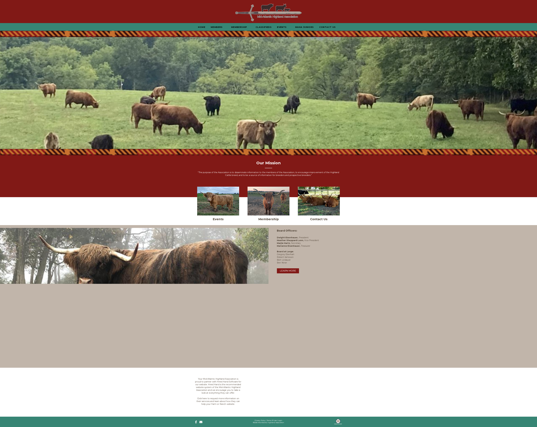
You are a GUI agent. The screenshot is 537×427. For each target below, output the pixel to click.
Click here (202, 398)
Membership (268, 219)
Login (280, 420)
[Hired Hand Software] (338, 421)
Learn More (288, 270)
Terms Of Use (272, 420)
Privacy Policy (260, 420)
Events (218, 219)
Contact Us (319, 219)
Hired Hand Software (227, 381)
